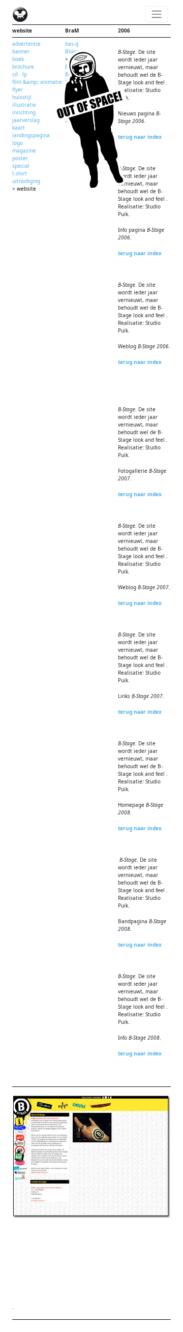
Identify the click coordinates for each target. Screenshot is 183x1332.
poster (20, 158)
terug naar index (140, 136)
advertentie (26, 43)
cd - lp (19, 74)
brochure (23, 66)
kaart (18, 127)
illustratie (24, 104)
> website (24, 188)
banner (20, 51)
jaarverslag (26, 120)
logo (17, 142)
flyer (17, 89)
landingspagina (31, 135)
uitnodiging (26, 181)
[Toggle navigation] (156, 14)
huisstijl (22, 97)
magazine (24, 150)
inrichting (24, 112)
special (20, 165)
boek (18, 59)
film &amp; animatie (37, 81)
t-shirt (19, 173)
